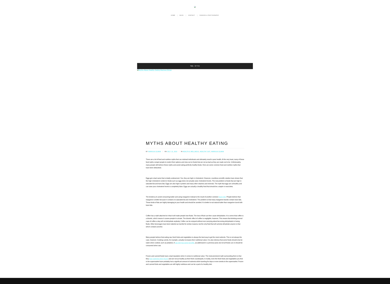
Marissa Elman (154, 151)
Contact (191, 15)
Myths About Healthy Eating (187, 143)
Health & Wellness (191, 151)
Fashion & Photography (209, 15)
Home (173, 15)
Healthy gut (205, 151)
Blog (182, 15)
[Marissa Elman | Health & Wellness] (195, 6)
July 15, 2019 (172, 151)
